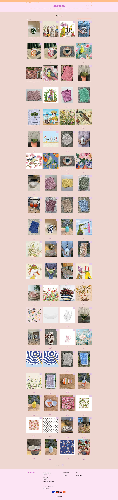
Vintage (49, 8)
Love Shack (37, 8)
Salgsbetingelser (65, 475)
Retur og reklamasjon (66, 472)
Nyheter (31, 8)
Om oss (27, 2)
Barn (66, 8)
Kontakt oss (30, 2)
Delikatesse (56, 8)
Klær (62, 8)
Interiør (43, 8)
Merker (62, 9)
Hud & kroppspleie (73, 8)
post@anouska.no (47, 488)
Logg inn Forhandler (36, 2)
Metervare (56, 9)
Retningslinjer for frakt (66, 473)
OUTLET (87, 8)
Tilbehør (81, 8)
